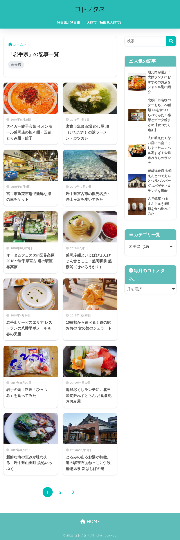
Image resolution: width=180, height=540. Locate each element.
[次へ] (73, 492)
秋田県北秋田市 (68, 22)
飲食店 (16, 65)
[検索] (171, 41)
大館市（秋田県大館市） (105, 22)
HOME (92, 521)
